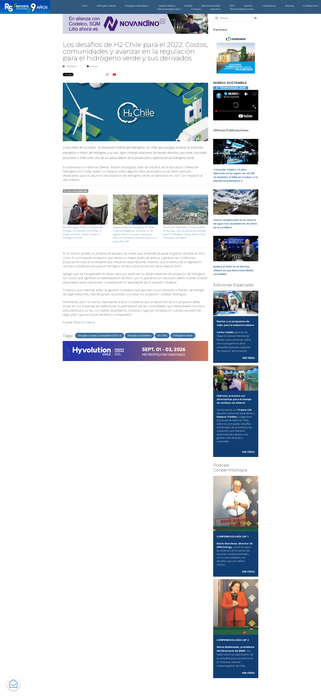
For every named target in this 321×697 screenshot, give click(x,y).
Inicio (85, 5)
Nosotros (215, 9)
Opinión (248, 5)
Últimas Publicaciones (241, 9)
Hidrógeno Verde (106, 5)
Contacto (196, 9)
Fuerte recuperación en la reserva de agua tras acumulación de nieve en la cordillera (235, 223)
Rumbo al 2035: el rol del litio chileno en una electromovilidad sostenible (233, 270)
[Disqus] (135, 406)
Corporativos (269, 5)
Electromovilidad (211, 5)
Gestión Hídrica (167, 5)
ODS (232, 5)
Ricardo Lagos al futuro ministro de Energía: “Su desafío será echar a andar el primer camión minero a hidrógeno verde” (83, 232)
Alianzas (289, 5)
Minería (188, 5)
